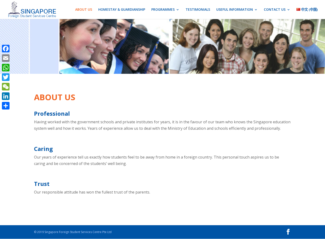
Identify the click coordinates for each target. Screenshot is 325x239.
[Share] (5, 105)
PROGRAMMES (163, 10)
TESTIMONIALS (198, 10)
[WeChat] (5, 86)
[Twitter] (5, 77)
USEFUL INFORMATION (234, 10)
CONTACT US (275, 10)
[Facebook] (5, 48)
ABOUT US (83, 10)
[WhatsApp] (5, 67)
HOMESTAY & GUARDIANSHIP (121, 10)
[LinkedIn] (5, 96)
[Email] (5, 58)
